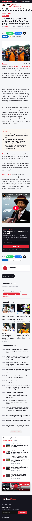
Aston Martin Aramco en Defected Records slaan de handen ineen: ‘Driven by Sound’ (15, 146)
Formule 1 (9, 13)
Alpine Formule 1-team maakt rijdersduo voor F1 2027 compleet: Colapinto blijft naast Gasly (15, 141)
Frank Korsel (7, 26)
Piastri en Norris (6, 174)
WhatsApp (10, 33)
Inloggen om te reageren (11, 294)
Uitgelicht (17, 440)
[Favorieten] (20, 9)
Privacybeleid (5, 517)
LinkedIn (5, 36)
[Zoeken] (29, 9)
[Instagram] (10, 504)
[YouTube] (2, 504)
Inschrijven (16, 246)
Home (3, 13)
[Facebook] (6, 504)
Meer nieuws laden (16, 431)
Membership (5, 516)
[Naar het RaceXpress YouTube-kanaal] (16, 486)
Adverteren (12, 516)
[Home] (9, 4)
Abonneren (26, 484)
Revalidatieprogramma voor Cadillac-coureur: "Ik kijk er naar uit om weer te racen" (16, 135)
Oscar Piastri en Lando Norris (20, 66)
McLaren (4, 64)
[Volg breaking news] (18, 9)
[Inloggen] (23, 9)
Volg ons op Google (17, 36)
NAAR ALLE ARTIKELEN (16, 6)
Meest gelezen (7, 440)
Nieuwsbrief (24, 516)
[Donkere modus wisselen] (26, 9)
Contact (18, 516)
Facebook (18, 33)
